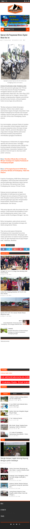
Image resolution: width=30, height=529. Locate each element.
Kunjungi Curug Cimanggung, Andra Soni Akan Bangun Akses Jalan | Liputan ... (18, 477)
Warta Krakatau (10, 245)
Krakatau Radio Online (6, 373)
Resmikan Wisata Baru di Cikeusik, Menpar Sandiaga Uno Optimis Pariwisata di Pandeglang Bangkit (14, 160)
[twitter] (27, 1)
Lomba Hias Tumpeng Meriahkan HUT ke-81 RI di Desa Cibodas (13, 292)
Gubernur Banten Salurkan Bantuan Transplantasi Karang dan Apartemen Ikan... (18, 485)
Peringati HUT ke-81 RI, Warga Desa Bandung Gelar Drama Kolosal (14, 272)
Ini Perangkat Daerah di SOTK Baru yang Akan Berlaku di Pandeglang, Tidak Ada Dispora (15, 170)
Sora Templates (12, 527)
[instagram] (19, 524)
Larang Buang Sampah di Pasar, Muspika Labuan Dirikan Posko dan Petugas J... (18, 493)
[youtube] (28, 1)
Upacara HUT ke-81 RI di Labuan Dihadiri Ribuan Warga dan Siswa (13, 313)
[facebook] (25, 1)
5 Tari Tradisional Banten (15, 418)
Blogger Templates (22, 527)
